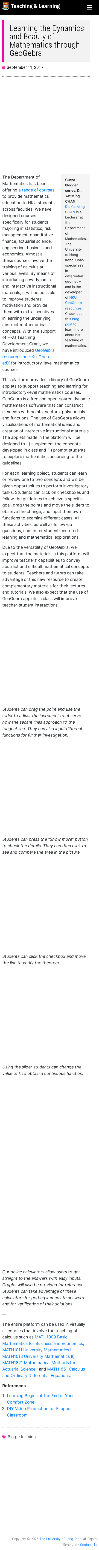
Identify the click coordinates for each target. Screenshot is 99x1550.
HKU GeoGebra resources (73, 302)
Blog (12, 1436)
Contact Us (88, 1545)
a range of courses (36, 190)
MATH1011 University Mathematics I (36, 1349)
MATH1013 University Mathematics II (37, 1356)
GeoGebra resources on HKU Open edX (28, 357)
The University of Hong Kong (60, 1539)
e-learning (26, 1436)
